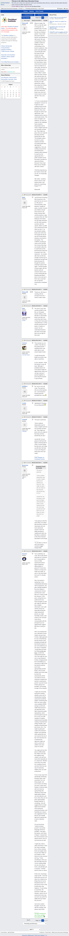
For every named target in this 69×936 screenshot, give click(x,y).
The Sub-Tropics (26, 355)
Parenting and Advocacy (31, 8)
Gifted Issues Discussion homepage (9, 8)
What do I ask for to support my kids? (58, 22)
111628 (45, 383)
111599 (45, 194)
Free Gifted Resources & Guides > (10, 62)
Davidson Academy (6, 49)
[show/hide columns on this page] (67, 11)
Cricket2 (29, 462)
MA (23, 478)
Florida (23, 320)
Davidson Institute (8, 35)
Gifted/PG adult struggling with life (59, 32)
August (10, 84)
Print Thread (26, 17)
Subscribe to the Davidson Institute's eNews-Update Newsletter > (8, 56)
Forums (21, 8)
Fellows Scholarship (6, 46)
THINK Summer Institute (7, 51)
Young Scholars (5, 47)
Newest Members (5, 75)
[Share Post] (41, 20)
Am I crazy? (27, 20)
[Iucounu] (24, 560)
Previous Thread (29, 14)
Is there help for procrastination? (58, 17)
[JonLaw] (24, 349)
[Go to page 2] (47, 18)
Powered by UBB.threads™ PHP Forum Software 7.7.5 (34, 935)
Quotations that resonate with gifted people (57, 27)
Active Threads (39, 11)
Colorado (24, 431)
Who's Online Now (6, 65)
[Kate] (24, 315)
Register (61, 8)
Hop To (28, 920)
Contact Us (42, 932)
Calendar (31, 11)
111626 (45, 340)
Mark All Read (11, 932)
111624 (45, 305)
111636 (45, 417)
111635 (45, 400)
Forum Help (48, 932)
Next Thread (41, 14)
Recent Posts (53, 14)
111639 (45, 462)
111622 (45, 289)
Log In (66, 8)
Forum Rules (4, 932)
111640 (45, 551)
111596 (45, 20)
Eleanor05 (28, 194)
